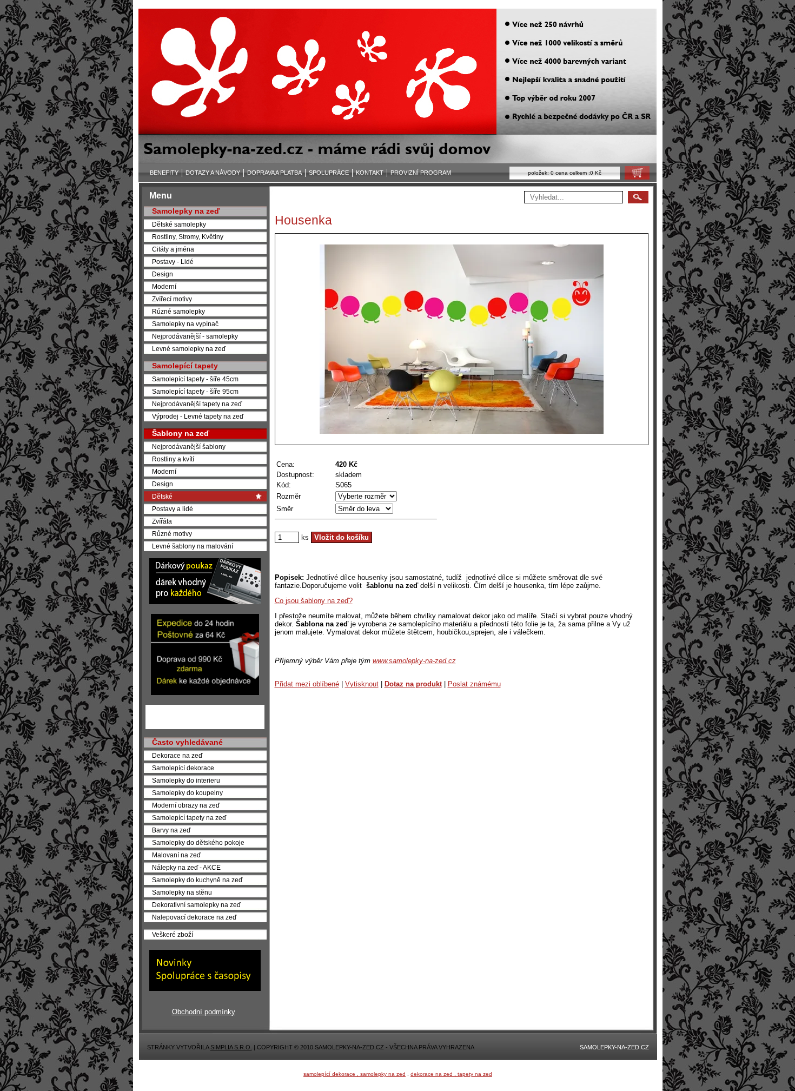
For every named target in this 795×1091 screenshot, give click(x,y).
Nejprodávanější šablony (189, 446)
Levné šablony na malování (192, 546)
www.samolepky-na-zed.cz (414, 661)
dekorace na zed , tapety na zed (451, 1074)
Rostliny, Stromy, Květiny (187, 236)
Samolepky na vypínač (185, 323)
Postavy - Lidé (173, 261)
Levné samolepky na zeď (189, 348)
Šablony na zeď (180, 433)
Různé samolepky (178, 311)
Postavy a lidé (172, 508)
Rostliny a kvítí (173, 458)
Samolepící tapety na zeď (189, 817)
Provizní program (420, 172)
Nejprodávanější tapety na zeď (197, 403)
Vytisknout (362, 684)
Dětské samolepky (179, 224)
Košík (634, 175)
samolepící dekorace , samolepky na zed (354, 1074)
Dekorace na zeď (177, 755)
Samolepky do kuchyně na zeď (197, 879)
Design (162, 273)
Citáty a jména (173, 249)
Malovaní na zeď (176, 854)
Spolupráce (329, 172)
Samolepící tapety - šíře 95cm (195, 391)
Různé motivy (172, 533)
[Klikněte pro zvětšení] (461, 339)
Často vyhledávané (187, 742)
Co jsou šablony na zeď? (314, 601)
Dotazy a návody (213, 172)
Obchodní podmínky (203, 1012)
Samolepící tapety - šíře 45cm (195, 378)
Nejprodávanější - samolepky (195, 336)
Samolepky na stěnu (182, 892)
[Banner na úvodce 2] (205, 693)
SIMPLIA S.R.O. (231, 1047)
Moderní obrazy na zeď (186, 805)
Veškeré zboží (172, 934)
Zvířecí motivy (172, 298)
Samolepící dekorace (183, 767)
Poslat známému (474, 684)
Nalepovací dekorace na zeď (194, 917)
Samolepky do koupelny (187, 792)
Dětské (162, 496)
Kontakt (369, 172)
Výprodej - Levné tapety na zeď (197, 416)
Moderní (164, 286)
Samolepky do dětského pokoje (198, 842)
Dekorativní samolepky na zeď (196, 904)
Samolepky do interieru (186, 780)
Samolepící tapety (185, 365)
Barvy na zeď (171, 830)
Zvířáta (162, 521)
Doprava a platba (274, 172)
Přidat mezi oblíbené (307, 684)
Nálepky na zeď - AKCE (186, 867)
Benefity (164, 172)
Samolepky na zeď (186, 211)
